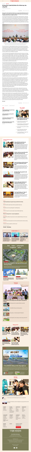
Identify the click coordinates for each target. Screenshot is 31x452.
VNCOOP (11, 423)
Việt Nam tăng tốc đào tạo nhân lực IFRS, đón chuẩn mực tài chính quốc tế (8, 122)
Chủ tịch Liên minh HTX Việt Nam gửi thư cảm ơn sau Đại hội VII (16, 397)
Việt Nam (7, 3)
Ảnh (8, 245)
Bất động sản (4, 212)
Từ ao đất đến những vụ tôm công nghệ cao (15, 365)
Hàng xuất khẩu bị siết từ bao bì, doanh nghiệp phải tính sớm (6, 333)
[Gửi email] (26, 10)
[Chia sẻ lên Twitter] (25, 10)
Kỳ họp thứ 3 (6, 105)
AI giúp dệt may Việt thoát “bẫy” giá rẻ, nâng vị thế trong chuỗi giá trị (8, 118)
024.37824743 (16, 445)
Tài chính (4, 200)
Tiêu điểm (3, 3)
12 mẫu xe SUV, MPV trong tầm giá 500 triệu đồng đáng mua (8, 114)
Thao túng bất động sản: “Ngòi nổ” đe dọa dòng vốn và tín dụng (22, 132)
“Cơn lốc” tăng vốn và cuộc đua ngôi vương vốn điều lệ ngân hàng (13, 210)
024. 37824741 (20, 423)
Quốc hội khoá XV (11, 105)
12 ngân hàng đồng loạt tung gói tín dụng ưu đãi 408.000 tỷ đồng (8, 110)
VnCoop (16, 282)
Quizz (19, 247)
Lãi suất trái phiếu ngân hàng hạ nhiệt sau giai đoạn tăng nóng (12, 204)
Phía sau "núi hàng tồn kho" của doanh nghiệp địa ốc (11, 213)
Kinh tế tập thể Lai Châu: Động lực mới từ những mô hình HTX (18, 317)
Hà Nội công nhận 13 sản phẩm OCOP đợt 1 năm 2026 (17, 303)
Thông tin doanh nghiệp (5, 420)
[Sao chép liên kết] (28, 10)
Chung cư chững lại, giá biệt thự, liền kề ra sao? (10, 223)
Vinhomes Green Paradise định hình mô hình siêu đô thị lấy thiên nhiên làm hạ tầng (15, 220)
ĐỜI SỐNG (4, 423)
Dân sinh (4, 424)
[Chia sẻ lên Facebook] (23, 10)
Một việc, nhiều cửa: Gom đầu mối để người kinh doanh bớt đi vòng (22, 122)
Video (13, 245)
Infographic (20, 245)
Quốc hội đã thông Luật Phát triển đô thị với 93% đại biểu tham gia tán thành (23, 124)
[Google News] (20, 10)
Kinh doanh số (12, 412)
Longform (13, 247)
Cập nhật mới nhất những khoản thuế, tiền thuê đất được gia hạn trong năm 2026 (8, 279)
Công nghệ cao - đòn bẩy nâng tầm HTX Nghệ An (17, 312)
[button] (27, 372)
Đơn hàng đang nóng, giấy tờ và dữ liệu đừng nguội (6, 343)
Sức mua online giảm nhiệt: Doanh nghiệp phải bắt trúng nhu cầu (22, 130)
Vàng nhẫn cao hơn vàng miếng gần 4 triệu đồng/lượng (11, 207)
